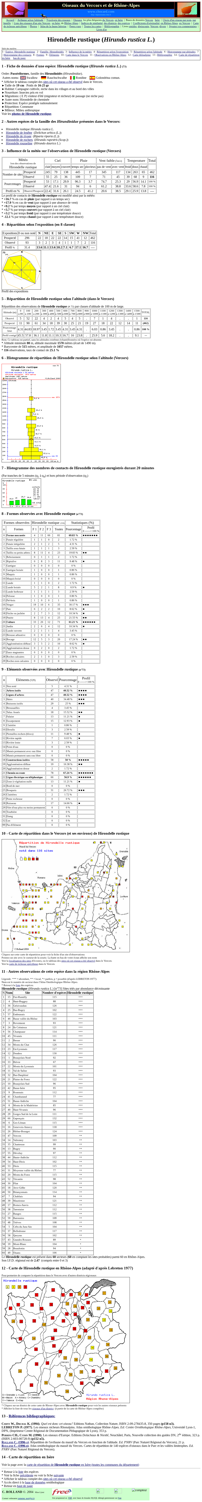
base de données (35, 1482)
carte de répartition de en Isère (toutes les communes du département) (83, 1464)
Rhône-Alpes (71, 23)
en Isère (119, 20)
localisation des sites (20, 960)
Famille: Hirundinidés (52, 51)
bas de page (19, 58)
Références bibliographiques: (32, 1416)
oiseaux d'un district (43, 1408)
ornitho (133, 26)
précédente (26, 1475)
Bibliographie (111, 26)
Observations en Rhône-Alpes (110, 54)
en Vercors (184, 23)
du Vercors (108, 20)
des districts (110, 23)
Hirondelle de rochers (19, 139)
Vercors (149, 20)
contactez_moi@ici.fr (26, 1498)
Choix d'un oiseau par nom (177, 20)
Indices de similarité (92, 23)
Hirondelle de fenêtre (19, 132)
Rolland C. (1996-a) (15, 1442)
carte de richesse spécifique (23, 963)
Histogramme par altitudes (181, 51)
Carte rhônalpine (142, 54)
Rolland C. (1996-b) (15, 1445)
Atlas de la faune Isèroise (53, 26)
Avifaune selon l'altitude (30, 20)
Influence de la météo (80, 51)
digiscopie (143, 26)
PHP (70, 1498)
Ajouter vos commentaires (183, 26)
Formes (40, 54)
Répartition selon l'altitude (148, 51)
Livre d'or (101, 29)
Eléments (54, 54)
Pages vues (75, 26)
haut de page (25, 1486)
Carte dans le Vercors (77, 54)
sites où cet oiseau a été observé (62, 82)
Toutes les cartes (92, 26)
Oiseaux (77, 20)
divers (162, 26)
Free (119, 1498)
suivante (59, 1475)
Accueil (10, 20)
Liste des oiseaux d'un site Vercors (32, 23)
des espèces (124, 23)
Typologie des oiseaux (58, 20)
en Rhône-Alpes (169, 23)
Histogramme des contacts (17, 54)
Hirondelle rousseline (19, 143)
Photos (33, 26)
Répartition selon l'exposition (113, 51)
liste (18, 985)
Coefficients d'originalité (146, 23)
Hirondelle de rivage (18, 136)
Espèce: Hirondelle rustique (20, 51)
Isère (157, 20)
